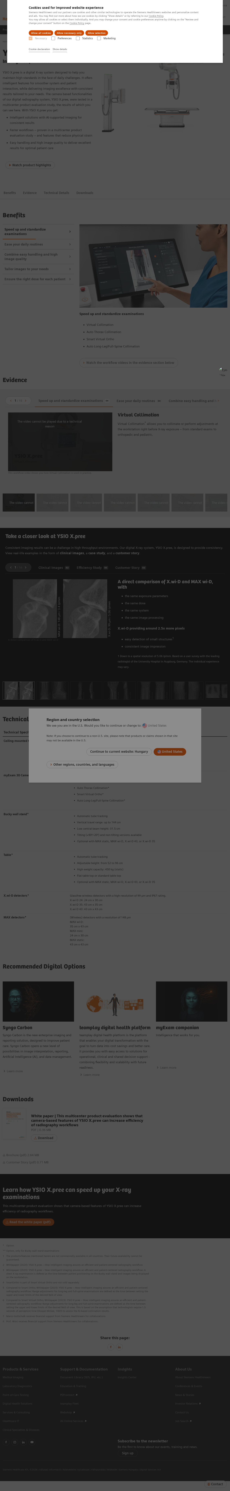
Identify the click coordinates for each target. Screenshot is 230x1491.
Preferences (65, 38)
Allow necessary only (69, 33)
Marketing (110, 38)
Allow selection (97, 33)
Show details (60, 49)
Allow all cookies (41, 33)
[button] (223, 371)
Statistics (87, 38)
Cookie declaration (39, 49)
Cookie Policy (156, 15)
